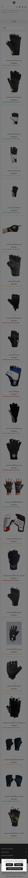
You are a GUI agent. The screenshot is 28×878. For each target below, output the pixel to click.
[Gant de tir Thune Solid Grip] (14, 191)
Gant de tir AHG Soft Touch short (14, 649)
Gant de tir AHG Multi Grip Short (14, 612)
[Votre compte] (22, 7)
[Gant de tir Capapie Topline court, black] (14, 780)
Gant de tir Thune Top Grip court (14, 60)
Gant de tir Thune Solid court (14, 134)
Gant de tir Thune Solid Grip (14, 207)
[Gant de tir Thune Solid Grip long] (14, 412)
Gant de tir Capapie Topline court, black (14, 796)
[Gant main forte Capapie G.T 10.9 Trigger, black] (14, 706)
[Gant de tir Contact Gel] (14, 338)
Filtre (14, 21)
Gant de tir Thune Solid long (14, 170)
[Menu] (2, 7)
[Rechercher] (16, 7)
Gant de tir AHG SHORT (14, 391)
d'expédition (23, 872)
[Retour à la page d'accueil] (14, 2)
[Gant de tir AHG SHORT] (14, 375)
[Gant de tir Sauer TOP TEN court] (14, 522)
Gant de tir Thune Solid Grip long (14, 428)
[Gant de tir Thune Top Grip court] (14, 44)
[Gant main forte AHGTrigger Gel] (14, 302)
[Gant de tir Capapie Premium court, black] (14, 743)
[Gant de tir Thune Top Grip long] (14, 81)
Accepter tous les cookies (14, 868)
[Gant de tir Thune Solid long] (14, 154)
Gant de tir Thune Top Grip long (14, 97)
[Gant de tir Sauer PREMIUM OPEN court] (14, 486)
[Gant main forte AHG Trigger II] (14, 670)
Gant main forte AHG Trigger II (14, 686)
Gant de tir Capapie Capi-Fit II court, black (14, 833)
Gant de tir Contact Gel (14, 354)
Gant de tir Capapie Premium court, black (14, 759)
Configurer (18, 864)
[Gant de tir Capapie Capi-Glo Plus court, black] (14, 559)
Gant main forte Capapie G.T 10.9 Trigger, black (14, 722)
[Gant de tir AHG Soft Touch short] (14, 633)
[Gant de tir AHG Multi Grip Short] (14, 596)
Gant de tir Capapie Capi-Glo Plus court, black (14, 575)
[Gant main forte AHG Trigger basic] (14, 449)
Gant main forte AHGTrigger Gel (14, 318)
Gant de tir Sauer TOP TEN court (14, 538)
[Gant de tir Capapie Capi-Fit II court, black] (14, 817)
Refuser (9, 864)
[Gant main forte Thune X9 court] (14, 228)
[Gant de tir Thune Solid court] (14, 118)
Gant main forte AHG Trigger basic (14, 465)
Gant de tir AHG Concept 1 (14, 281)
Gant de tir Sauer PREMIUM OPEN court (14, 502)
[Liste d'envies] (19, 7)
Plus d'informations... (20, 861)
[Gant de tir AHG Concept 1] (14, 265)
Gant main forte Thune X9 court (14, 244)
